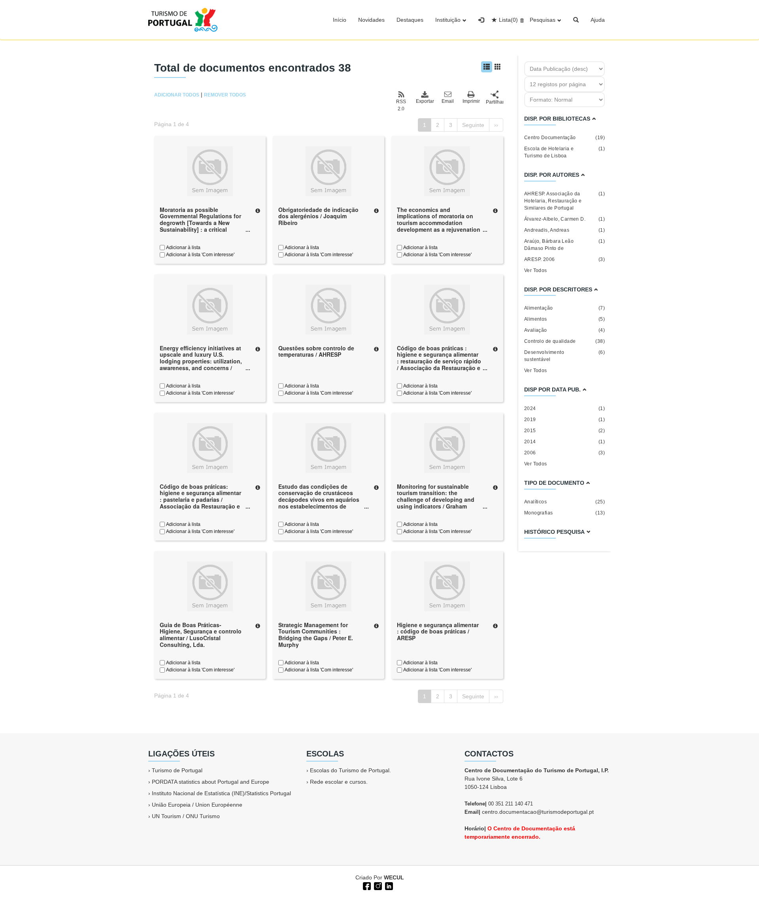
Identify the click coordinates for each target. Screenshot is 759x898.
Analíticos (564, 502)
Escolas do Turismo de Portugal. (350, 770)
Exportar (424, 101)
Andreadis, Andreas (564, 230)
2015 (564, 430)
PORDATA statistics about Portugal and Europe (210, 782)
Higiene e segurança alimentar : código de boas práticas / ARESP (438, 631)
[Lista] (486, 66)
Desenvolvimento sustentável (564, 356)
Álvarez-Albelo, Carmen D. (564, 219)
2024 (564, 408)
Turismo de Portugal (177, 770)
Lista (508, 20)
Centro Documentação (564, 137)
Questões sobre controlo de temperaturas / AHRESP (316, 351)
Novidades (371, 20)
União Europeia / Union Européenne (197, 805)
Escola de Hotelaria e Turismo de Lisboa (564, 152)
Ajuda (598, 20)
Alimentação (564, 308)
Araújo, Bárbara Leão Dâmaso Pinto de (564, 244)
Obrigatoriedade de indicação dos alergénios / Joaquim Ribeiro (318, 216)
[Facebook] (366, 885)
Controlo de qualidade (564, 341)
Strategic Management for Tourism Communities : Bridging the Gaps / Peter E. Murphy (315, 634)
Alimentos (564, 319)
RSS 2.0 (401, 105)
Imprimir (471, 101)
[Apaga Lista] (521, 20)
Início (339, 20)
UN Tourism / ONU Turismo (186, 816)
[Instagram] (377, 885)
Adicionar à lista (182, 247)
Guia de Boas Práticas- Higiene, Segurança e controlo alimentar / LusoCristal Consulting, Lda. (201, 634)
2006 (564, 453)
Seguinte (473, 125)
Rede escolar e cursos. (339, 782)
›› (496, 125)
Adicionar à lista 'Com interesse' (199, 254)
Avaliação (564, 330)
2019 (564, 419)
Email (448, 101)
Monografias (564, 513)
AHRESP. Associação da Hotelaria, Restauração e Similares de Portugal (564, 201)
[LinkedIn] (388, 885)
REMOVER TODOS (225, 95)
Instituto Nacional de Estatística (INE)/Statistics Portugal (221, 793)
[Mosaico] (497, 66)
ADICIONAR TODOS (176, 95)
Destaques (409, 20)
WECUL (394, 877)
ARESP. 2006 (564, 259)
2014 (564, 441)
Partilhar (494, 102)
